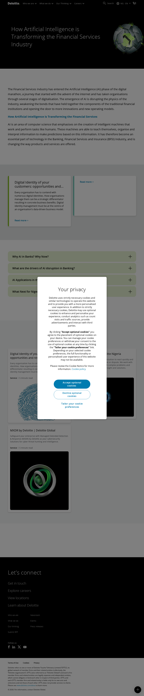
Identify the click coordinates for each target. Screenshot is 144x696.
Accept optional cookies (72, 384)
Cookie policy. (79, 369)
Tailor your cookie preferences (72, 405)
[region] (72, 348)
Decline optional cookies (72, 394)
